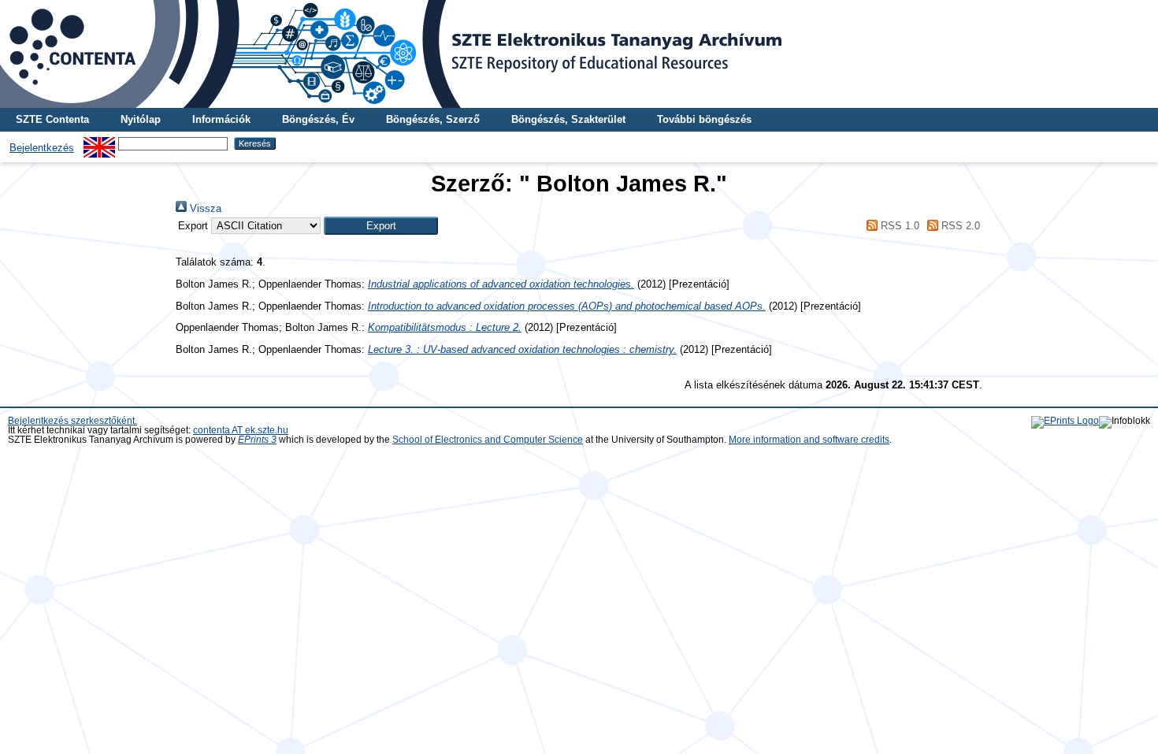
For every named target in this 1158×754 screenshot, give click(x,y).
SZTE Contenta (52, 119)
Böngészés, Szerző (433, 119)
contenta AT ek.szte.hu (240, 430)
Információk (221, 119)
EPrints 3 (257, 439)
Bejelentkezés (41, 148)
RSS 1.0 (898, 226)
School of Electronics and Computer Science (487, 439)
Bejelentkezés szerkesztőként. (72, 420)
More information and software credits (809, 439)
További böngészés (704, 119)
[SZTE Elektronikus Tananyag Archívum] (579, 54)
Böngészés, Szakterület (568, 119)
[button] (381, 226)
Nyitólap (141, 119)
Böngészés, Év (318, 119)
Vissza (204, 208)
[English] (99, 143)
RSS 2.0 (959, 226)
